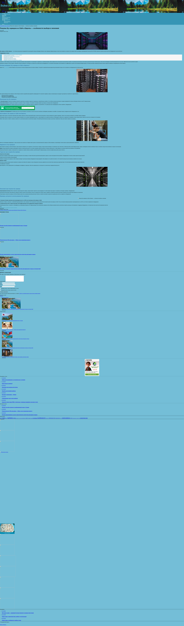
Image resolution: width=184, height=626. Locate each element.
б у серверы (6, 67)
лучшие (29, 418)
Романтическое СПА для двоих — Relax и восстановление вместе (15, 240)
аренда (1, 418)
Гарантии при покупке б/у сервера (10, 58)
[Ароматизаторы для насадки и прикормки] (7, 440)
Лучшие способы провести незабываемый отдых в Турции (13, 225)
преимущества (52, 418)
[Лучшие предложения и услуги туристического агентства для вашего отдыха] (9, 252)
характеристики (84, 418)
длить (14, 418)
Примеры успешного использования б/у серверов (13, 60)
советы (71, 418)
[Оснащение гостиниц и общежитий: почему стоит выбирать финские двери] (7, 356)
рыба (63, 418)
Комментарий (2, 281)
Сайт (1, 286)
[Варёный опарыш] (7, 533)
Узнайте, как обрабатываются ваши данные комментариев (29, 293)
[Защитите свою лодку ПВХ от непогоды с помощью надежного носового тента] (8, 565)
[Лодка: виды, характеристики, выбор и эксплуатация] (8, 576)
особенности (8, 207)
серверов (15, 207)
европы (4, 207)
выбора (1, 207)
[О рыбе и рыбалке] (5, 9)
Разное (3, 20)
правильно (47, 418)
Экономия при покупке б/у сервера (10, 59)
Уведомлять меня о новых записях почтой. (8, 290)
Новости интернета (7, 21)
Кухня (3, 16)
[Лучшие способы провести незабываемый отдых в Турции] (9, 223)
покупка (12, 207)
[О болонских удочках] (72, 452)
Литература (6, 22)
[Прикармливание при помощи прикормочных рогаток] (7, 429)
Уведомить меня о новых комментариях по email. (10, 288)
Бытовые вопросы (6, 19)
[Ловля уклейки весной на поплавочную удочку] (7, 451)
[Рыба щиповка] (7, 597)
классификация (23, 418)
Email (1, 284)
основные (35, 418)
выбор (6, 418)
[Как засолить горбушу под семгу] (7, 544)
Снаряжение (5, 18)
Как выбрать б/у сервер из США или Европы (12, 56)
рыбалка (67, 418)
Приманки (4, 15)
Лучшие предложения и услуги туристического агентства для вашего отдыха (17, 254)
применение (57, 418)
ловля (26, 418)
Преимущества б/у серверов (9, 55)
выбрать (10, 418)
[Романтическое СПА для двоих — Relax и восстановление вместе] (9, 238)
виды (4, 418)
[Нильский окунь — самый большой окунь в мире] (7, 608)
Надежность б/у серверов (8, 57)
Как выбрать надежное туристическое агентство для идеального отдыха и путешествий (20, 268)
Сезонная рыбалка (6, 17)
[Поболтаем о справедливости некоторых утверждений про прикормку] (7, 587)
